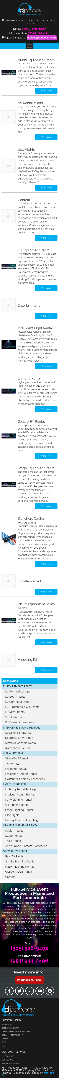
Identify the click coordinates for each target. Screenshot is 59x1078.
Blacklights (12, 815)
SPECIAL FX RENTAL (16, 851)
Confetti (10, 876)
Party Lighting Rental (18, 799)
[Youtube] (39, 991)
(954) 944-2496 (40, 33)
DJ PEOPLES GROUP (10, 1028)
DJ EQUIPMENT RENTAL (18, 686)
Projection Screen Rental (21, 773)
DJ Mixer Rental (15, 712)
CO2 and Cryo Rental (18, 871)
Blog (4, 1042)
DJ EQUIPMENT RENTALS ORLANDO (17, 1031)
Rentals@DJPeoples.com (41, 37)
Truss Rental (13, 840)
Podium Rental (14, 830)
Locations (44, 20)
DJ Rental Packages (18, 691)
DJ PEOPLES (7, 1039)
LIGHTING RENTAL (15, 784)
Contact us (30, 23)
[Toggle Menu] (29, 45)
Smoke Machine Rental (20, 861)
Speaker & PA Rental (18, 732)
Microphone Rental (17, 748)
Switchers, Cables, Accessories (25, 779)
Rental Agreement (11, 1063)
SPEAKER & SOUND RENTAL (21, 727)
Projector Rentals (16, 768)
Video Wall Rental (16, 758)
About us (34, 20)
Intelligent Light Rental (19, 794)
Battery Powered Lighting (21, 820)
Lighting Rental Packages (21, 789)
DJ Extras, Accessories (19, 722)
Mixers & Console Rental (21, 743)
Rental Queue (11, 20)
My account (24, 20)
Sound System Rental (19, 737)
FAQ (51, 20)
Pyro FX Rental (14, 856)
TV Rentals (12, 763)
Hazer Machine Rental (19, 866)
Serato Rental (14, 717)
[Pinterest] (50, 991)
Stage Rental (13, 835)
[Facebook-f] (9, 991)
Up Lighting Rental (17, 804)
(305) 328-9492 (34, 29)
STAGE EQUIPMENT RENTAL (21, 825)
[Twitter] (19, 991)
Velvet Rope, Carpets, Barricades (26, 846)
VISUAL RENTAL (13, 753)
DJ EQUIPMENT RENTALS (12, 1035)
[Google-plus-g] (29, 991)
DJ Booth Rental (15, 696)
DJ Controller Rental (18, 701)
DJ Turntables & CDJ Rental (22, 706)
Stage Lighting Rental (19, 809)
